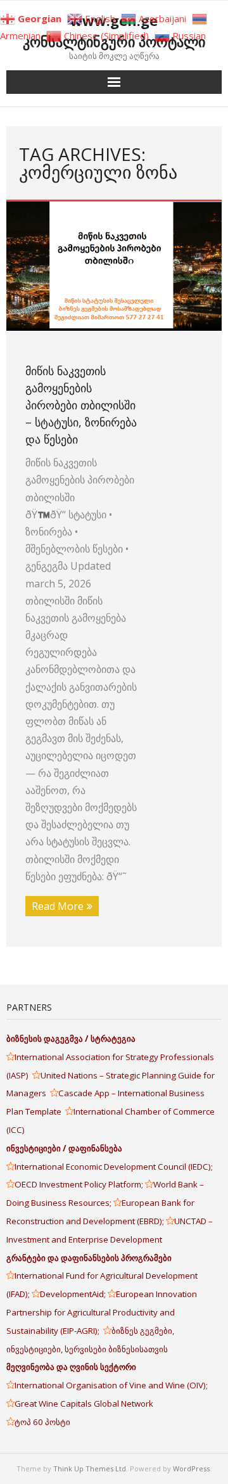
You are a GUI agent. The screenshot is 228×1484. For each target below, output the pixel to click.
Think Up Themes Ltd (89, 1468)
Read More (58, 906)
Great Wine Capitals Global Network (84, 1403)
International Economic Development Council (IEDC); (114, 1166)
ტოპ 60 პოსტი (42, 1422)
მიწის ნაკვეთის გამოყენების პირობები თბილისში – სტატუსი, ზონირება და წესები (81, 405)
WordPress (191, 1468)
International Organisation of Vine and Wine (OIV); (111, 1385)
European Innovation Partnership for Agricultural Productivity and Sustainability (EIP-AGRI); (101, 1312)
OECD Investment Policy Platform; (80, 1184)
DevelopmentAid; (74, 1294)
